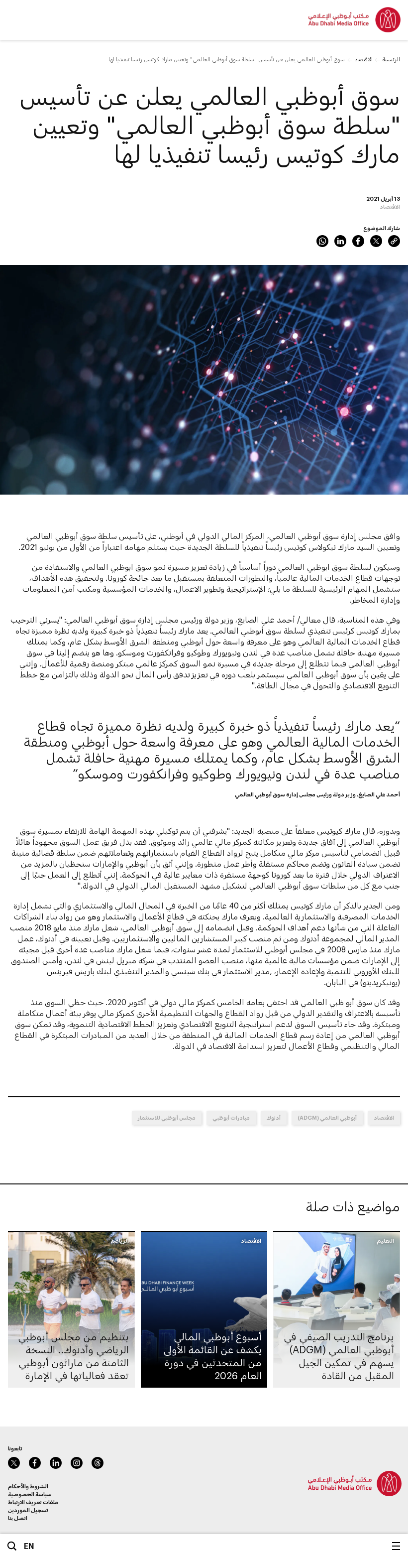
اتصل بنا (17, 1518)
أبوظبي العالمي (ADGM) (327, 1117)
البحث (12, 1546)
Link (394, 241)
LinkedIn (340, 241)
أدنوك (274, 1117)
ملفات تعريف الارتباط (33, 1502)
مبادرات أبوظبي (231, 1117)
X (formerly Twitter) (376, 241)
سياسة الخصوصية (30, 1494)
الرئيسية (391, 59)
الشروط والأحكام (28, 1486)
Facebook (358, 241)
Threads (97, 1463)
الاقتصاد (364, 59)
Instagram (77, 1463)
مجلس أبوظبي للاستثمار (167, 1117)
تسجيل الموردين (28, 1510)
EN (29, 1546)
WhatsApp (322, 241)
